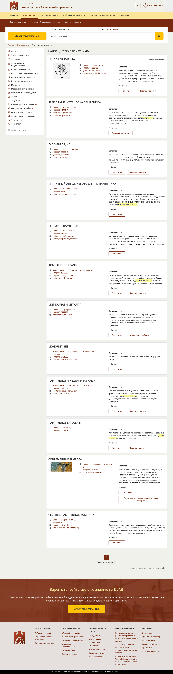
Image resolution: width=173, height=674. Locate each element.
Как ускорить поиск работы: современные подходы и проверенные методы (126, 637)
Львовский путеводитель (103, 15)
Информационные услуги (75, 15)
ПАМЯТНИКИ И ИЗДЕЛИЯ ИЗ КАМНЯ (72, 380)
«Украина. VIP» (68, 650)
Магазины (16, 85)
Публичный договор (151, 636)
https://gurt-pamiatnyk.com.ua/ (65, 238)
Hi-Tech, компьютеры (21, 69)
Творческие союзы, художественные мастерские (141, 499)
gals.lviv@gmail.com (61, 154)
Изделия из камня (147, 91)
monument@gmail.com (62, 525)
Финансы (15, 59)
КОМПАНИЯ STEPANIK (62, 265)
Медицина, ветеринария (22, 89)
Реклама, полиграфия (21, 108)
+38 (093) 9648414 (90, 469)
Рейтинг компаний (18, 22)
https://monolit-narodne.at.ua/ (65, 359)
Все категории (18, 130)
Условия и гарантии (151, 644)
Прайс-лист (147, 647)
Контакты (124, 15)
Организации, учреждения (23, 93)
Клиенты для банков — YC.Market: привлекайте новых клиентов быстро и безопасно (126, 660)
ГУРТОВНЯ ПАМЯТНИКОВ (65, 226)
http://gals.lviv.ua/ (60, 157)
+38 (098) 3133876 (60, 233)
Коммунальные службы (22, 77)
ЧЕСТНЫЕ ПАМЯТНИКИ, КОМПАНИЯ (72, 515)
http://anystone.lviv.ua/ (62, 393)
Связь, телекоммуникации (23, 73)
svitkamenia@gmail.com (62, 315)
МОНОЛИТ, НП (58, 346)
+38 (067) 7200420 (90, 68)
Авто (13, 51)
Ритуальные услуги (120, 133)
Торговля (15, 120)
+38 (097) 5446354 (60, 388)
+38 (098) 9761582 (60, 357)
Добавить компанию (27, 35)
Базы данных (94, 635)
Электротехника (19, 55)
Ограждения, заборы (139, 335)
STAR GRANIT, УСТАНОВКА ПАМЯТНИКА (74, 102)
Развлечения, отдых (20, 112)
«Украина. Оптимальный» (68, 645)
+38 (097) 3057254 (60, 430)
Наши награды (148, 640)
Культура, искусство (20, 81)
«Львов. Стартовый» (71, 633)
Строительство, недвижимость (18, 64)
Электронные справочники (95, 640)
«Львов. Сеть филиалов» (73, 636)
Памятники (127, 91)
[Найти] (159, 36)
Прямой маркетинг (97, 649)
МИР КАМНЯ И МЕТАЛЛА (64, 304)
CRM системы (94, 645)
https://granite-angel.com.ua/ (64, 194)
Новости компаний (72, 22)
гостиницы (114, 29)
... (154, 81)
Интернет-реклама (50, 15)
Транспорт (16, 124)
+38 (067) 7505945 (60, 152)
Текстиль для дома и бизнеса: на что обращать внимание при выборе (126, 648)
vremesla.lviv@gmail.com (93, 472)
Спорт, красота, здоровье (23, 116)
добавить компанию (86, 609)
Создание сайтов (96, 653)
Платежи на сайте (150, 651)
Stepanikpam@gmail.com (63, 275)
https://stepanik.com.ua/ (62, 278)
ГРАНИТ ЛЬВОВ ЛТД (61, 58)
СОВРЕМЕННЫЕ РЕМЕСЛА (65, 459)
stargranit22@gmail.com (63, 112)
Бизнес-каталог (29, 15)
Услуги (14, 100)
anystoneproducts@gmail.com (65, 391)
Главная (14, 15)
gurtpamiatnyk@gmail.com (63, 236)
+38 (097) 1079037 (60, 273)
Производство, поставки (22, 104)
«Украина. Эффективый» (73, 640)
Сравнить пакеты (70, 654)
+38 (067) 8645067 (60, 522)
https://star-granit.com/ (62, 115)
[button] (153, 5)
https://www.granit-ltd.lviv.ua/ (94, 73)
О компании (147, 633)
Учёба (14, 96)
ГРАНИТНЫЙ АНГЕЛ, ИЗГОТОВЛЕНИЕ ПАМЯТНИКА (82, 183)
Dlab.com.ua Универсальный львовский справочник (47, 5)
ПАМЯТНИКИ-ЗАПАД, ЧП (64, 422)
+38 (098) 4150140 (60, 110)
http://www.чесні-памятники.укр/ (66, 528)
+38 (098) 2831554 (60, 191)
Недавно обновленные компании (45, 22)
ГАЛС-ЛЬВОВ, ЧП (59, 144)
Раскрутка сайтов (97, 656)
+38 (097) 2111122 (60, 312)
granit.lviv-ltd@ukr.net (91, 70)
